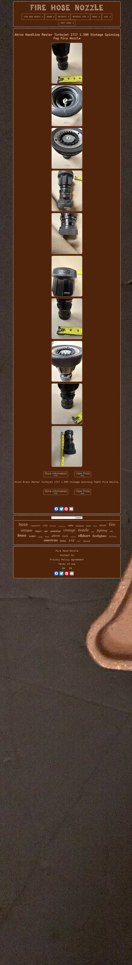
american (51, 540)
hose (23, 524)
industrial (86, 541)
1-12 (71, 540)
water (32, 536)
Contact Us (67, 555)
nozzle (83, 530)
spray (92, 531)
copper (38, 531)
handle (40, 537)
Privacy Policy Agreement (67, 559)
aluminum (80, 526)
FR (70, 568)
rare (111, 531)
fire (112, 524)
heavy (63, 540)
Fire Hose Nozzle (67, 550)
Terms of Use (66, 564)
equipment (35, 525)
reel (78, 541)
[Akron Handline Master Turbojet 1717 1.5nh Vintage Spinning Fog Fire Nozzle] (67, 63)
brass (22, 535)
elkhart (84, 535)
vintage (69, 530)
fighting (102, 530)
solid (45, 525)
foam (88, 526)
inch (95, 526)
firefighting (62, 526)
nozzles (73, 537)
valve (70, 525)
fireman (53, 526)
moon (102, 525)
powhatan (55, 531)
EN (63, 568)
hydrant (112, 536)
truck (65, 536)
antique (26, 530)
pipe (46, 531)
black (47, 537)
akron (56, 536)
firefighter (100, 536)
